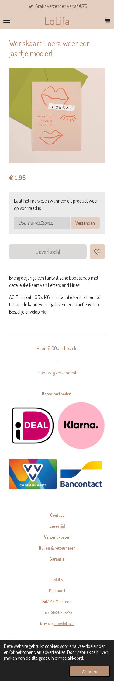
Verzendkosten (57, 537)
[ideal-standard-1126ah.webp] (33, 425)
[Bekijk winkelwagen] (107, 20)
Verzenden (85, 223)
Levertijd (57, 526)
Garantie (57, 558)
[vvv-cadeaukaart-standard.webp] (33, 474)
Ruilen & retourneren (57, 548)
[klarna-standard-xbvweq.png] (81, 425)
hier (44, 312)
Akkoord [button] (89, 671)
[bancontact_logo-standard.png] (81, 474)
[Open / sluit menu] (6, 20)
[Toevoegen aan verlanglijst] (97, 251)
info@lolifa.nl (64, 623)
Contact (57, 515)
